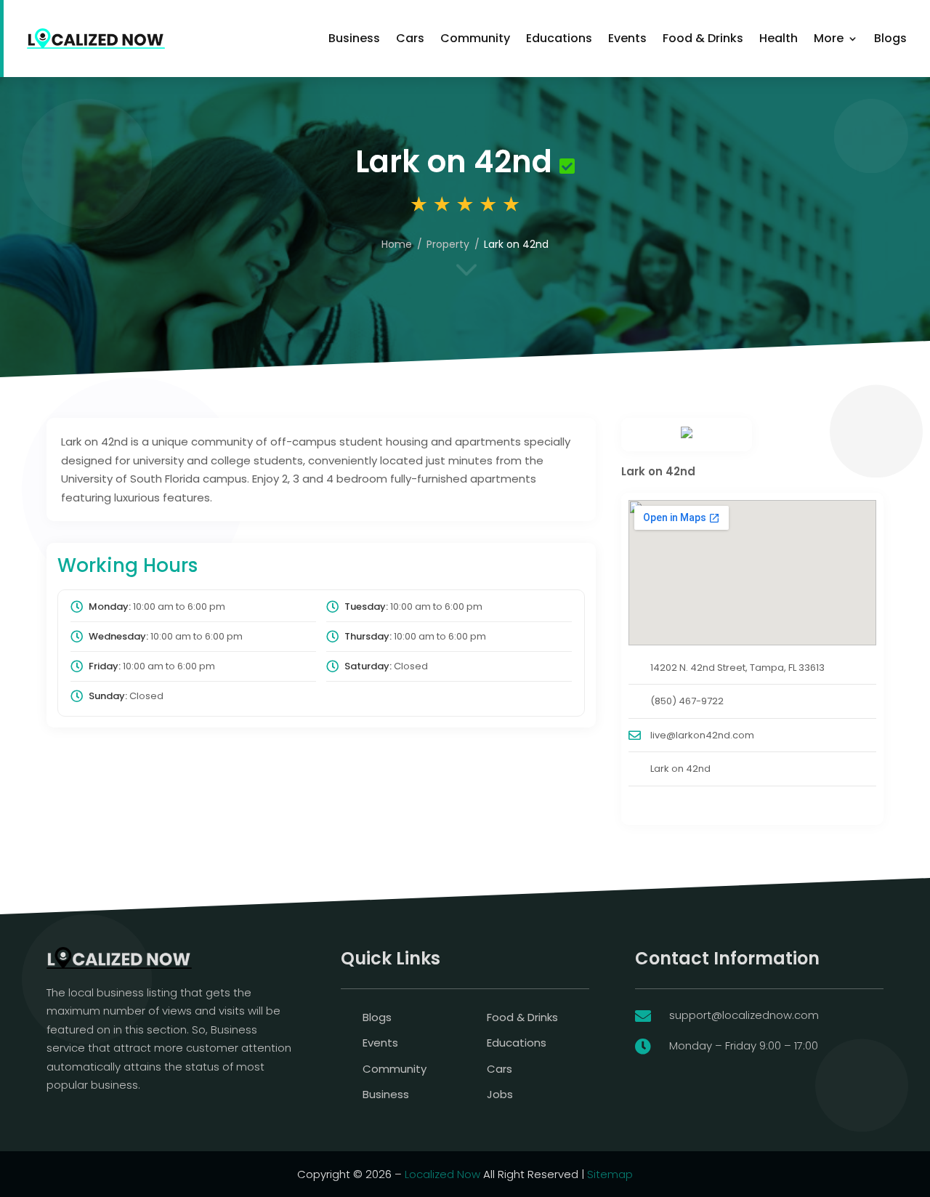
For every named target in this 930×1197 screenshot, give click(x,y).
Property (447, 244)
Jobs (500, 1094)
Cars (410, 38)
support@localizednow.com (744, 1015)
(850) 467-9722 (687, 701)
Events (627, 38)
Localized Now (442, 1174)
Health (778, 38)
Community (475, 38)
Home (396, 244)
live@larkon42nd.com (702, 735)
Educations (559, 38)
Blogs (890, 38)
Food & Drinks (703, 38)
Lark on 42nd (680, 768)
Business (354, 38)
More (829, 38)
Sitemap (610, 1174)
